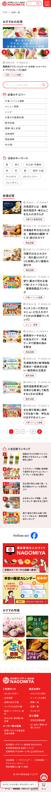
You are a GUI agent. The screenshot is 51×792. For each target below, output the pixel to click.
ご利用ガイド (9, 689)
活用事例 (9, 133)
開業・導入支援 (13, 128)
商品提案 (30, 242)
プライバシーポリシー (15, 763)
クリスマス (11, 176)
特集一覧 (34, 702)
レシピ (8, 112)
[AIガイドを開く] (44, 777)
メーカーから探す (38, 697)
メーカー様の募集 (12, 725)
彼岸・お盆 (38, 170)
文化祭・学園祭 (33, 164)
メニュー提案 (32, 324)
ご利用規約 (39, 760)
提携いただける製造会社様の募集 (14, 732)
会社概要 (10, 760)
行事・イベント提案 (13, 74)
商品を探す (35, 689)
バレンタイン (12, 182)
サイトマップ (24, 760)
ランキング (35, 710)
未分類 (8, 144)
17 (33, 431)
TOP (5, 12)
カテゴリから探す (38, 693)
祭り (17, 164)
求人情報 (34, 715)
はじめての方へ (11, 693)
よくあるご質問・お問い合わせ (38, 726)
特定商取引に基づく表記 (17, 766)
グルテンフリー (30, 176)
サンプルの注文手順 (13, 706)
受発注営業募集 (37, 720)
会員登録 (8, 697)
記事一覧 (34, 706)
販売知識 (30, 375)
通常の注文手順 (11, 702)
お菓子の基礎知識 (34, 219)
